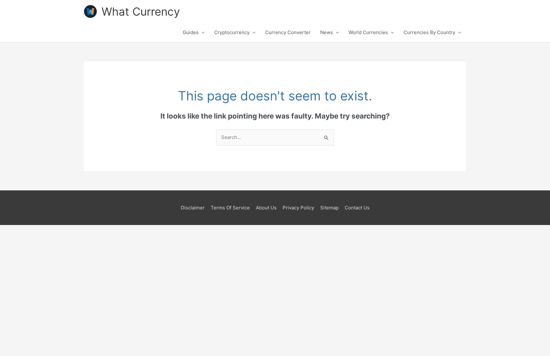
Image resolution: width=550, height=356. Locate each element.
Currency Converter (288, 32)
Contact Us (357, 208)
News (326, 32)
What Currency (141, 11)
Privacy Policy (298, 208)
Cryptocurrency (232, 32)
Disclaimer (193, 208)
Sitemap (329, 208)
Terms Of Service (230, 208)
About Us (266, 208)
